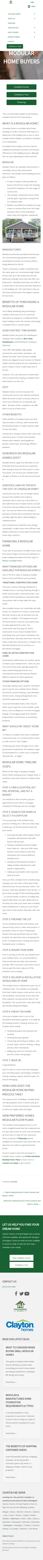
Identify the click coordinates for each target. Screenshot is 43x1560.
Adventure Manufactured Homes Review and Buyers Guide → (22, 1202)
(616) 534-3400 (9, 1286)
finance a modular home (12, 560)
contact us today (10, 1163)
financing (22, 1138)
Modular (14, 1181)
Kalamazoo (15, 1518)
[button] (21, 1258)
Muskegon (8, 1525)
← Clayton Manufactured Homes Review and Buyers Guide (20, 1194)
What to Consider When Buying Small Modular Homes (20, 1351)
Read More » (11, 1382)
